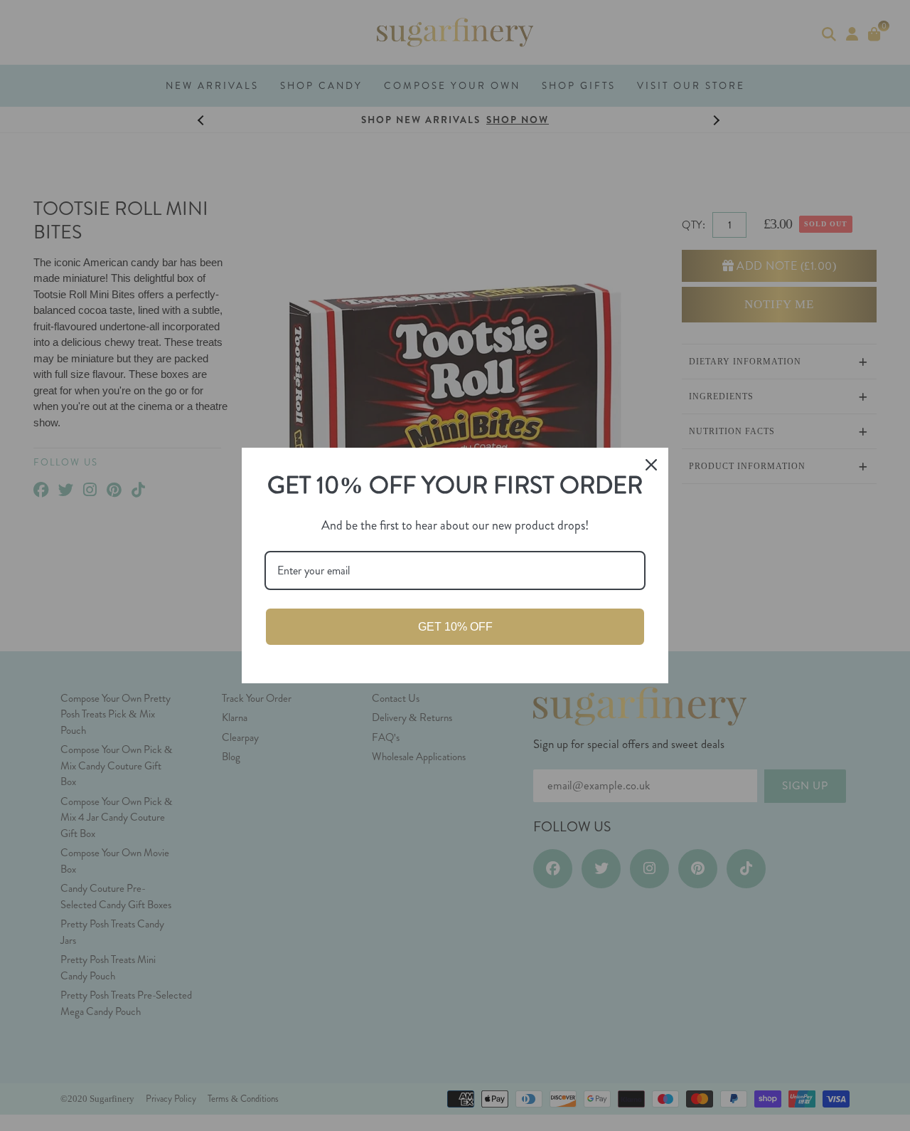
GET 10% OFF (455, 627)
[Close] (651, 465)
